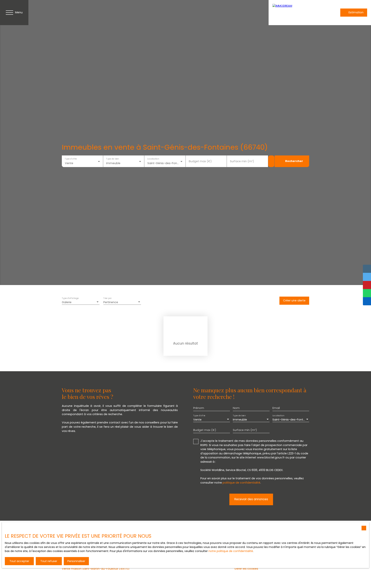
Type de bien (112, 158)
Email (276, 408)
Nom (236, 408)
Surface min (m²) (242, 161)
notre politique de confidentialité (230, 551)
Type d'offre (71, 158)
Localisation (153, 158)
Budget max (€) (200, 161)
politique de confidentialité (241, 483)
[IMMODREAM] (299, 12)
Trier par (107, 298)
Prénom (198, 408)
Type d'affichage (70, 298)
